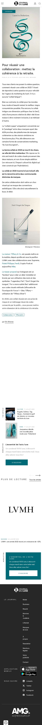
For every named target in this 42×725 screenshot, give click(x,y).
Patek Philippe (8, 263)
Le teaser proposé (9, 271)
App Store (28, 669)
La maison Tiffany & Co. (11, 254)
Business (26, 604)
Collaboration (8, 315)
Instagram (30, 690)
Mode (25, 599)
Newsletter (26, 643)
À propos (25, 637)
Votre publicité (26, 656)
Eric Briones (31, 77)
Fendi (17, 263)
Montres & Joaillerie (26, 615)
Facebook (29, 695)
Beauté (25, 609)
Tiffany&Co (20, 315)
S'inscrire (17, 462)
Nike (13, 266)
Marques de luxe (26, 628)
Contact (25, 662)
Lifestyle (26, 622)
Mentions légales (26, 649)
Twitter (28, 685)
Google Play (28, 674)
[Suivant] (37, 475)
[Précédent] (31, 475)
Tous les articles (35, 479)
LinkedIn (29, 681)
